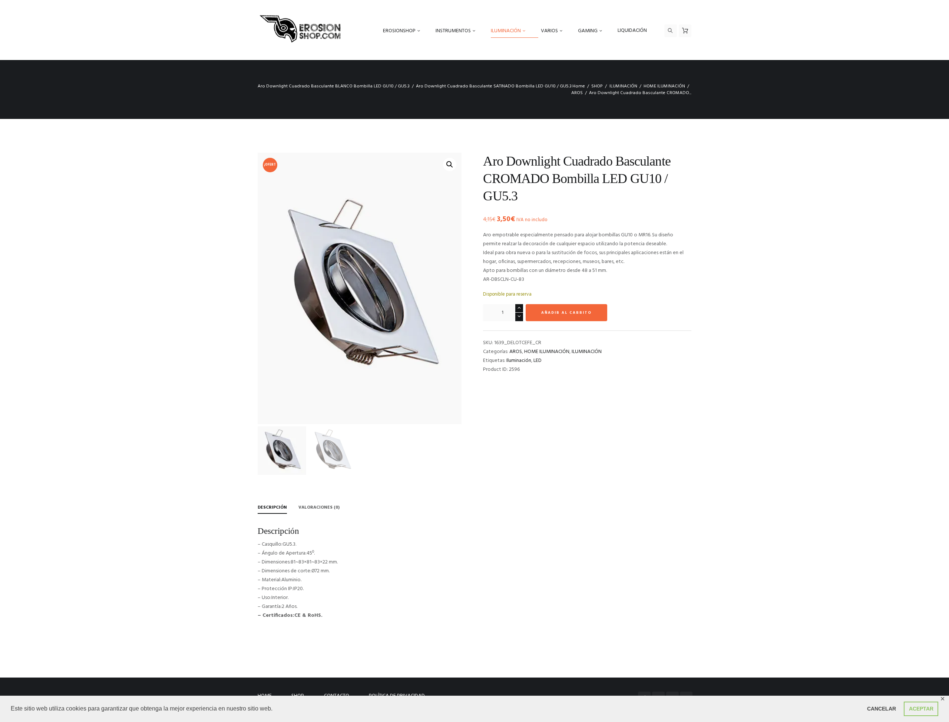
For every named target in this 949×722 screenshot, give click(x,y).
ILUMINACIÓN (623, 86)
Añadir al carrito (566, 313)
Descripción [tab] (272, 507)
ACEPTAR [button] (921, 709)
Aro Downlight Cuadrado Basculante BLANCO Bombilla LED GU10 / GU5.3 (334, 86)
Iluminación (518, 360)
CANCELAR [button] (881, 709)
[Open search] (670, 30)
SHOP (597, 86)
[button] (449, 164)
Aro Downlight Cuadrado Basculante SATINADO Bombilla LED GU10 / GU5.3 (494, 86)
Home (578, 86)
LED (537, 360)
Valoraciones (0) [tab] (319, 507)
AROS (577, 93)
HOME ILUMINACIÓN (664, 86)
